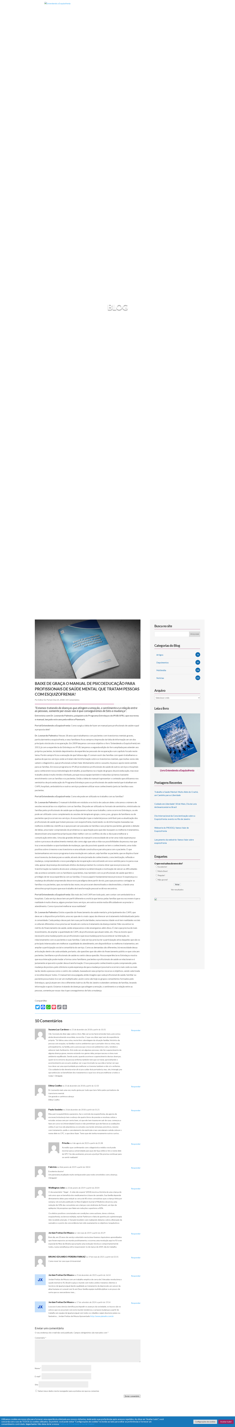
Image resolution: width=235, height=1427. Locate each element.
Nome (38, 1368)
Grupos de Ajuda (158, 6)
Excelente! (162, 867)
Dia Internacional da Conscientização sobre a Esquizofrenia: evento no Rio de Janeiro (174, 817)
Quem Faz (104, 6)
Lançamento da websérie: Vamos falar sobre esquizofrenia (174, 841)
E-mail (38, 1376)
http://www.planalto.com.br (102, 1316)
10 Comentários (72, 700)
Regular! (161, 875)
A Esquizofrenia (119, 6)
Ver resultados (177, 889)
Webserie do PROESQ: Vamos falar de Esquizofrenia (171, 829)
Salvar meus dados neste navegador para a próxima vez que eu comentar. (68, 1391)
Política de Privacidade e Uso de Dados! (77, 1424)
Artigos (159, 655)
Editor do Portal (45, 700)
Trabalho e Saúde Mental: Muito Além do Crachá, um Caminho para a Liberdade (176, 793)
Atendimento (139, 6)
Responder (135, 1030)
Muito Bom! (163, 871)
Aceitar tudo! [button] (226, 1421)
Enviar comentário (132, 1396)
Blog (172, 6)
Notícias (160, 678)
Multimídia (161, 670)
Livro (182, 6)
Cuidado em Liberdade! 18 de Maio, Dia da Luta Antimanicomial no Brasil (175, 805)
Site (36, 1384)
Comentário (40, 1338)
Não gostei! (163, 879)
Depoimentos (162, 662)
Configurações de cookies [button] (205, 1422)
